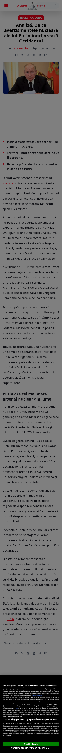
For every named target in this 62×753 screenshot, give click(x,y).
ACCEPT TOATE (31, 744)
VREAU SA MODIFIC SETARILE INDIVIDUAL (31, 748)
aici (17, 708)
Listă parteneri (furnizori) (11, 738)
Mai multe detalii (37, 695)
